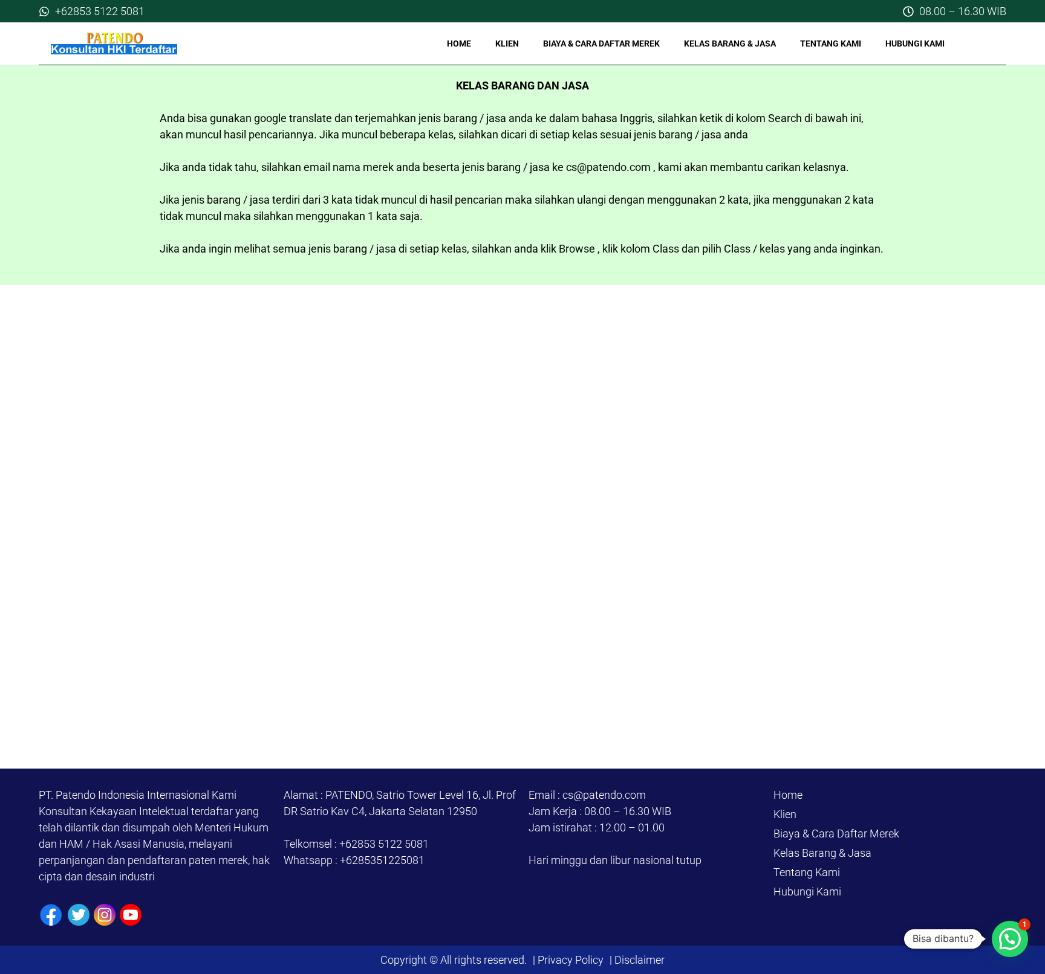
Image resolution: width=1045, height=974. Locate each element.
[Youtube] (131, 915)
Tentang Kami (830, 43)
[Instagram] (105, 915)
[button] (1010, 939)
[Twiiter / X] (79, 915)
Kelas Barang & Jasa (730, 43)
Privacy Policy (571, 959)
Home (459, 43)
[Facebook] (51, 915)
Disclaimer (638, 959)
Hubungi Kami (915, 43)
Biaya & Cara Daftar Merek (601, 43)
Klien (507, 43)
